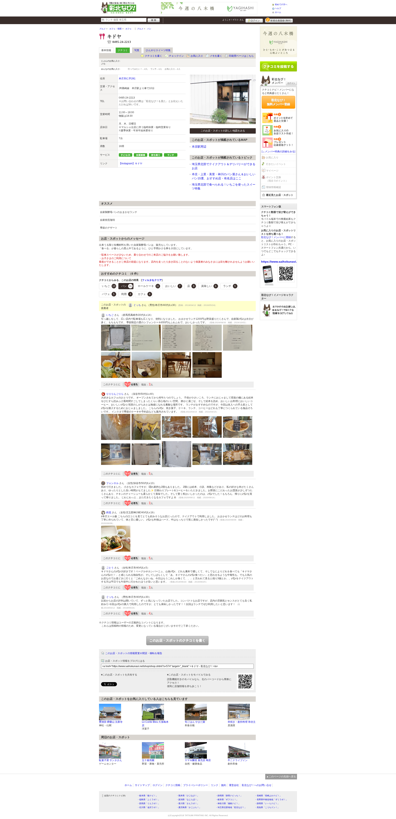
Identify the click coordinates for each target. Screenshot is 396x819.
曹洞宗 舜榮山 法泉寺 (111, 721)
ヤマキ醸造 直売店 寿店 (198, 760)
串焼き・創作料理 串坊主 (242, 721)
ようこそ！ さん (233, 20)
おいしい (172, 286)
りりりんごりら (115, 393)
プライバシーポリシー (195, 785)
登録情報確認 (273, 187)
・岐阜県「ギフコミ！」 (227, 799)
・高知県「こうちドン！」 (267, 807)
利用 (126, 294)
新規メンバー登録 (279, 20)
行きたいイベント (276, 164)
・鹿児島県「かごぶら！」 (188, 807)
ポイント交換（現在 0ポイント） (277, 179)
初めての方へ (281, 4)
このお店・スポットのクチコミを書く (177, 640)
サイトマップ (142, 785)
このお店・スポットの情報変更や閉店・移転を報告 (133, 653)
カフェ (144, 294)
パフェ (108, 294)
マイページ (272, 170)
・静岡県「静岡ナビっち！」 (229, 795)
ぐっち (137, 305)
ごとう (110, 567)
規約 (223, 785)
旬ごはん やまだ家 (195, 721)
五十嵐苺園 (148, 760)
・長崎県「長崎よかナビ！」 (268, 795)
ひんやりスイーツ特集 (158, 50)
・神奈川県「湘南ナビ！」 (228, 803)
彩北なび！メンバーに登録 (276, 237)
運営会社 (234, 785)
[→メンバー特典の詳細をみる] (278, 151)
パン (126, 286)
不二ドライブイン (238, 760)
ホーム (278, 12)
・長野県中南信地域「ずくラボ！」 (271, 799)
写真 (136, 50)
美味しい (208, 286)
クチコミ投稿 (172, 785)
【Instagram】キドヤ (130, 163)
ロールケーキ (148, 286)
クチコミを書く (153, 55)
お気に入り (197, 55)
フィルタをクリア (152, 280)
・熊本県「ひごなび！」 (187, 795)
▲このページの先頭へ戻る (281, 776)
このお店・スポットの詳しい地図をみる (222, 130)
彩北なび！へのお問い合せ (256, 785)
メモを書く (216, 55)
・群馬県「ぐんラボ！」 (148, 803)
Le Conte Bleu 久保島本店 (155, 723)
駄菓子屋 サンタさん (110, 760)
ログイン (254, 20)
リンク (214, 785)
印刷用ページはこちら (241, 55)
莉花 (108, 512)
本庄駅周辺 (199, 146)
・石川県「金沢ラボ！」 (148, 807)
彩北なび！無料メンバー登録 (278, 102)
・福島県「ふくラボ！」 (148, 799)
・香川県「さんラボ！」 (187, 803)
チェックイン (176, 55)
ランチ (229, 286)
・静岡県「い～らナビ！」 (267, 803)
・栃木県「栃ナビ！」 (147, 795)
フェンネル (112, 483)
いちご (108, 286)
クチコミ (123, 50)
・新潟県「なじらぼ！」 (187, 799)
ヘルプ (278, 8)
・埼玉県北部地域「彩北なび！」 (231, 807)
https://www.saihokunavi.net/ (281, 261)
